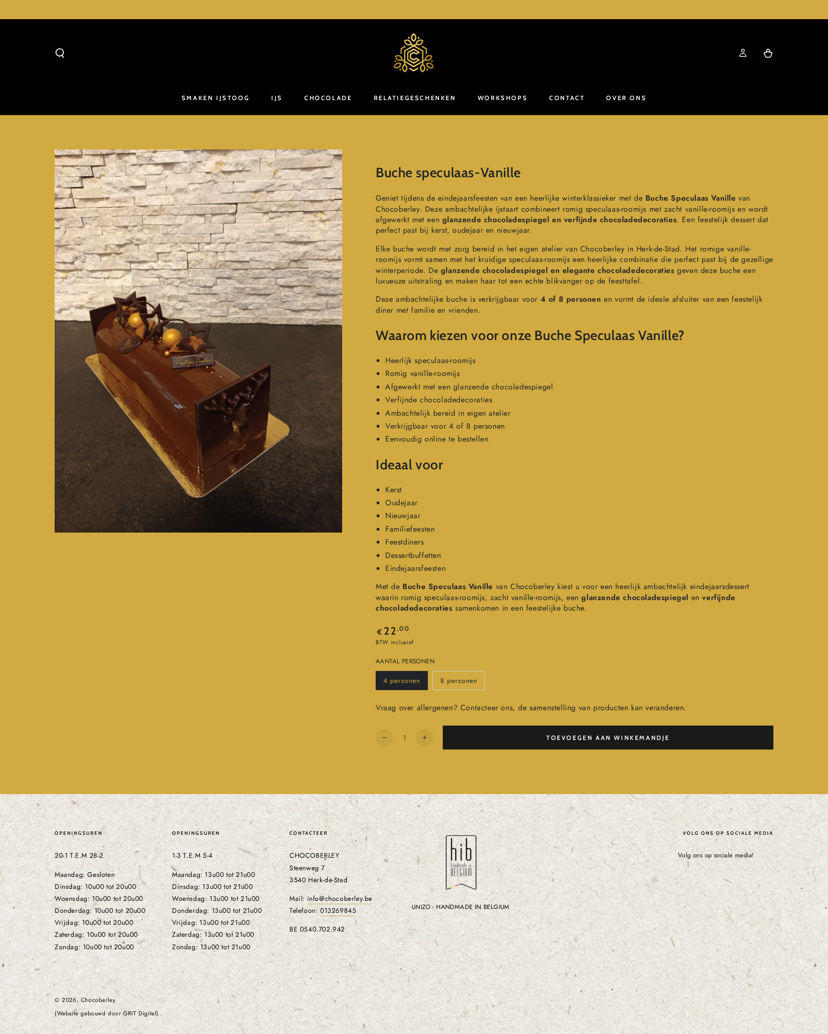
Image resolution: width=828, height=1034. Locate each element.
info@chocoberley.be (339, 898)
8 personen (462, 683)
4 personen (405, 683)
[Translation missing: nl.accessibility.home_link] (414, 53)
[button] (59, 53)
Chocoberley (98, 1000)
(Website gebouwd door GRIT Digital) (107, 1014)
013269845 (338, 910)
